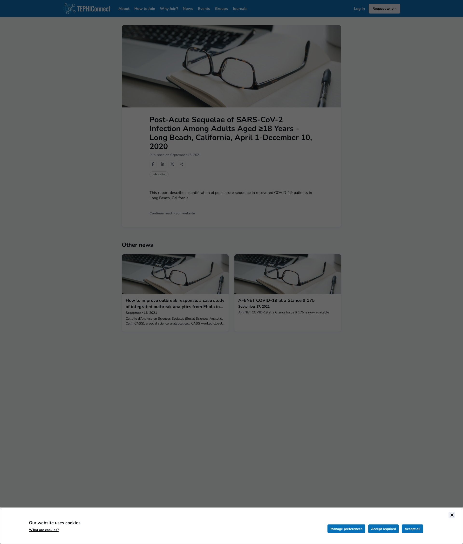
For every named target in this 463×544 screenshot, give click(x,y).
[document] (231, 526)
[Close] (452, 515)
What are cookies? (44, 530)
